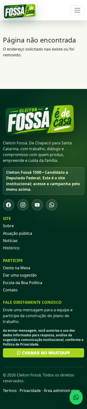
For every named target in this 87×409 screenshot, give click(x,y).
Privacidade (30, 390)
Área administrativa (62, 390)
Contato (10, 290)
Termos (10, 390)
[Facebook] (8, 204)
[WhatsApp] (51, 204)
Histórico (11, 248)
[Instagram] (23, 204)
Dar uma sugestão (20, 275)
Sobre (8, 225)
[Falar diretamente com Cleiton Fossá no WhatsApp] (76, 397)
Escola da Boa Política (22, 282)
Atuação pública (17, 233)
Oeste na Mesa (16, 267)
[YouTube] (37, 204)
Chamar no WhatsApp (45, 353)
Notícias (10, 240)
